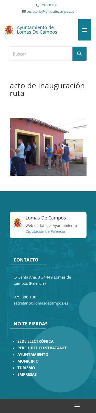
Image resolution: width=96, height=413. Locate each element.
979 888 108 (48, 5)
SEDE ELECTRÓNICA (35, 341)
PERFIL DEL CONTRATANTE (42, 348)
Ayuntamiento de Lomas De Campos (37, 29)
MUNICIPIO (28, 361)
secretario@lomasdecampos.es (50, 11)
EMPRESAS (27, 374)
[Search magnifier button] (79, 54)
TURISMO (26, 367)
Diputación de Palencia (45, 231)
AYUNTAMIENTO (32, 354)
